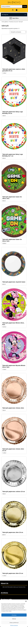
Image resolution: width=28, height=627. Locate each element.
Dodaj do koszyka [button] (23, 66)
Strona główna (5, 21)
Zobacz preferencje (14, 622)
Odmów (14, 618)
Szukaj (25, 6)
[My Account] (13, 10)
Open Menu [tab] (15, 18)
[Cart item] (16, 10)
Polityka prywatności (14, 625)
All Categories (5, 14)
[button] (26, 601)
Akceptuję (14, 615)
